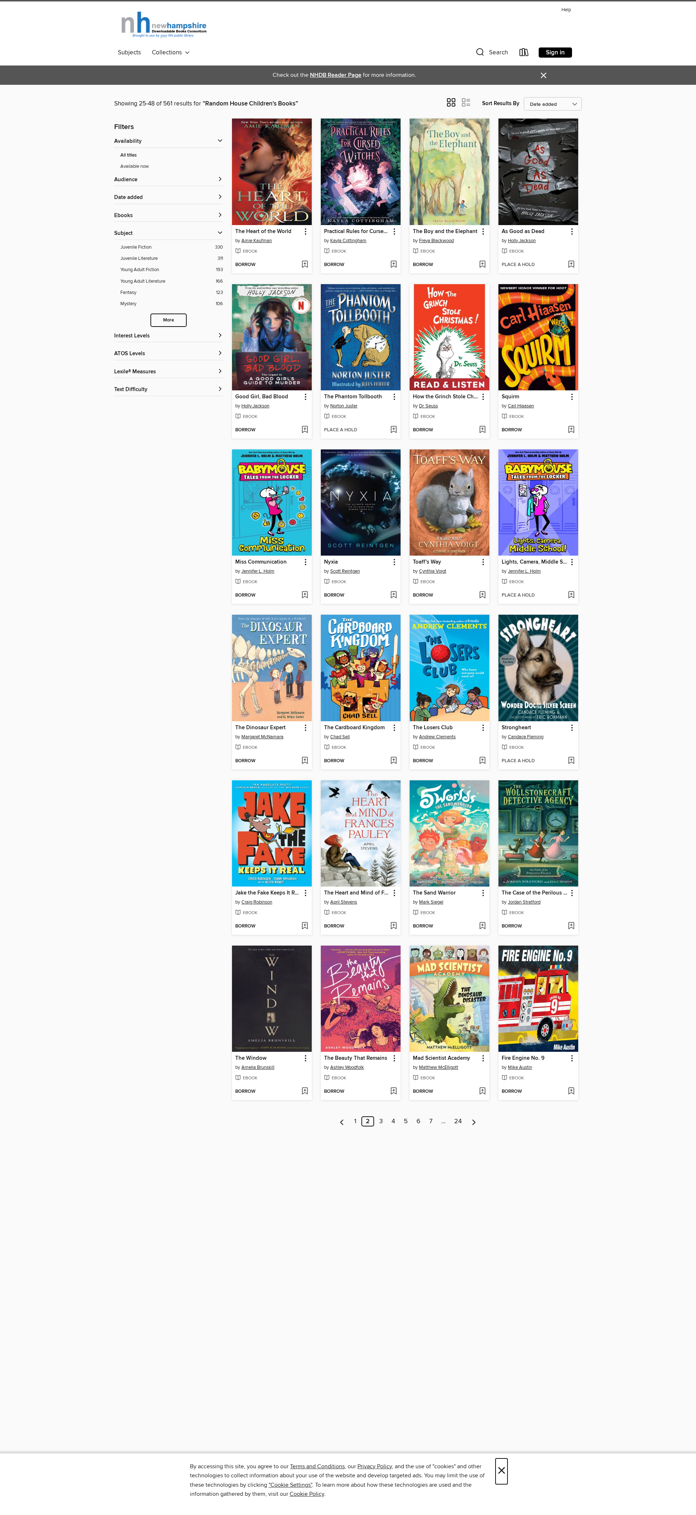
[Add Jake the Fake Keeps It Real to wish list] (304, 926)
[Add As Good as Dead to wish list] (571, 265)
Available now (134, 166)
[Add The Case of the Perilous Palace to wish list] (571, 926)
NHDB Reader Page (335, 75)
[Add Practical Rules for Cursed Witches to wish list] (393, 265)
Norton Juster (343, 406)
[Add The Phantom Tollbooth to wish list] (393, 430)
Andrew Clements (437, 737)
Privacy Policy (374, 1466)
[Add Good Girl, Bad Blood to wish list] (304, 430)
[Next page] (474, 1121)
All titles (128, 155)
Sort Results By (500, 103)
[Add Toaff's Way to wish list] (482, 595)
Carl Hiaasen (521, 406)
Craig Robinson (256, 902)
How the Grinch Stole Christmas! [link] (446, 397)
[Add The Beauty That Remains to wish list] (393, 1091)
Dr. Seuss (428, 406)
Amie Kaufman (256, 241)
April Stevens (343, 902)
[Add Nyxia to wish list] (393, 595)
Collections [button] (168, 53)
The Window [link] (250, 1058)
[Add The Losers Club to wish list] (482, 761)
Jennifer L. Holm (257, 571)
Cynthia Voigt (432, 571)
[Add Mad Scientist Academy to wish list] (482, 1091)
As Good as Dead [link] (523, 231)
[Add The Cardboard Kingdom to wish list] (393, 761)
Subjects (129, 53)
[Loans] (524, 54)
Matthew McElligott (438, 1067)
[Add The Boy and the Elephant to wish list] (482, 265)
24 (458, 1121)
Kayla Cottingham (348, 241)
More (168, 320)
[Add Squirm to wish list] (571, 430)
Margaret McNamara (262, 737)
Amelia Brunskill (257, 1067)
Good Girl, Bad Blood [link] (261, 397)
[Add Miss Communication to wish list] (304, 595)
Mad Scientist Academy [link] (441, 1058)
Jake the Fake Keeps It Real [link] (268, 893)
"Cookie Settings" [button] (290, 1485)
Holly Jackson (522, 241)
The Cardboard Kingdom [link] (354, 728)
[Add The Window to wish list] (304, 1091)
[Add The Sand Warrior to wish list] (482, 926)
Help (566, 10)
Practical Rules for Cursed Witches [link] (357, 231)
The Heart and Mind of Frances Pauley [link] (357, 893)
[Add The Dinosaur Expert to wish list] (304, 761)
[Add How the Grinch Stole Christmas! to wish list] (482, 430)
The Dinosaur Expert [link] (260, 728)
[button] (491, 54)
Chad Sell (340, 737)
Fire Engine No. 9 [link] (523, 1058)
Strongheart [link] (516, 728)
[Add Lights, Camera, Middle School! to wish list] (571, 595)
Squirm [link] (510, 397)
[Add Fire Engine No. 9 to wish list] (571, 1091)
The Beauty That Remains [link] (355, 1058)
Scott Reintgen (345, 571)
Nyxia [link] (331, 562)
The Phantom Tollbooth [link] (353, 397)
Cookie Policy (307, 1494)
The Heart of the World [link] (263, 231)
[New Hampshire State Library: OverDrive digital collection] (164, 25)
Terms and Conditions (317, 1466)
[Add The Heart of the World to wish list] (304, 265)
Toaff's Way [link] (427, 562)
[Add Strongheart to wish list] (571, 761)
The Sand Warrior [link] (434, 893)
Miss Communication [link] (261, 562)
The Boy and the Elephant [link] (445, 231)
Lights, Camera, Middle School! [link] (535, 562)
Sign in (555, 53)
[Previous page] (342, 1121)
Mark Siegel (431, 902)
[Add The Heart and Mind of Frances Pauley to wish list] (393, 926)
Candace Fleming (525, 737)
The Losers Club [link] (433, 728)
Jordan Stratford (524, 902)
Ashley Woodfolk (347, 1067)
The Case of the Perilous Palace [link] (535, 893)
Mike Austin (520, 1067)
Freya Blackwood (436, 241)
